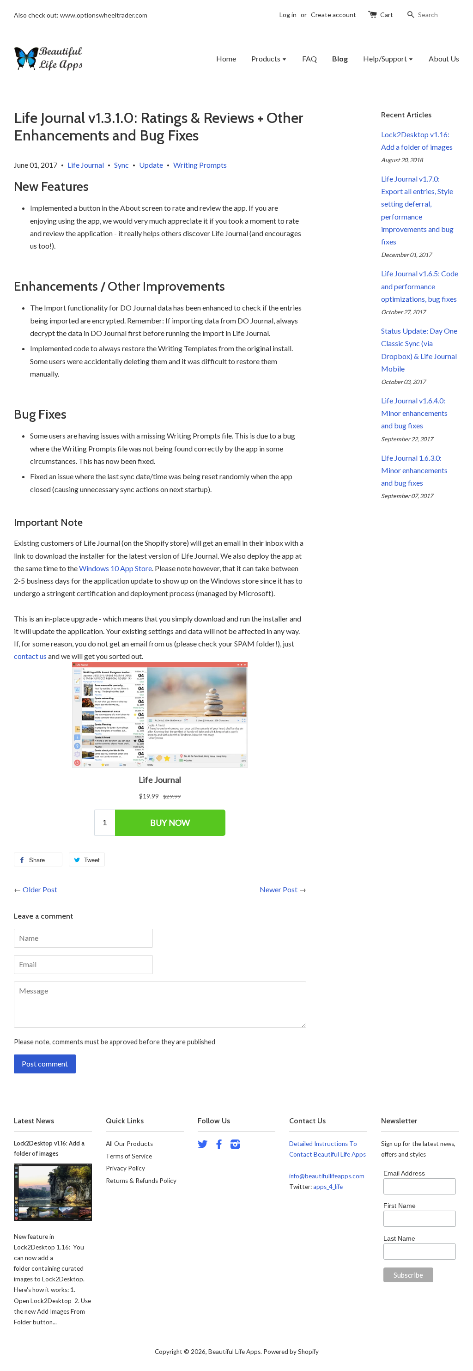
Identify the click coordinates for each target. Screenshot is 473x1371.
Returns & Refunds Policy (141, 1180)
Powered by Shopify (291, 1351)
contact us (30, 656)
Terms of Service (129, 1156)
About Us (444, 58)
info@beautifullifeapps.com (326, 1176)
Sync (121, 164)
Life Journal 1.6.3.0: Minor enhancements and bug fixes (414, 470)
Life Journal (85, 164)
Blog (340, 58)
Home (226, 58)
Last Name (399, 1238)
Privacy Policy (125, 1168)
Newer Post (278, 889)
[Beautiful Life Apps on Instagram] (235, 1146)
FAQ (309, 58)
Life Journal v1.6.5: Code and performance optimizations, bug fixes (419, 286)
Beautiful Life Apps (234, 1351)
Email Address (404, 1173)
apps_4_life (328, 1186)
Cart (386, 14)
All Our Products (129, 1143)
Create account (333, 14)
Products (266, 58)
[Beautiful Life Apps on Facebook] (219, 1146)
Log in (288, 14)
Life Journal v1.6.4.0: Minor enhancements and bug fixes (414, 413)
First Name (399, 1205)
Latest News (34, 1120)
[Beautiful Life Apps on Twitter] (203, 1146)
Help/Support (385, 58)
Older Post (40, 889)
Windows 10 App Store (115, 568)
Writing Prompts (200, 164)
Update (151, 164)
